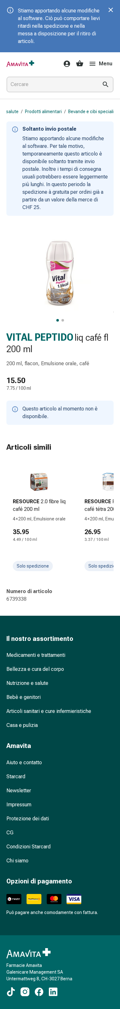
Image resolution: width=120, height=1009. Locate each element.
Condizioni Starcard (28, 847)
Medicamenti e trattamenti (35, 655)
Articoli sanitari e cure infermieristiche (48, 711)
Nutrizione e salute (27, 683)
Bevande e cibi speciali (91, 111)
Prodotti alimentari (43, 111)
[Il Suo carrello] (79, 63)
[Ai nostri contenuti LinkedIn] (53, 991)
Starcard (15, 776)
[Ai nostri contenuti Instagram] (24, 991)
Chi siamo (17, 861)
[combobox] (51, 84)
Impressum (18, 805)
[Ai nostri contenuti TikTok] (10, 991)
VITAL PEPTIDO (39, 337)
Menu (105, 64)
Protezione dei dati (27, 819)
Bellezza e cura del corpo (35, 669)
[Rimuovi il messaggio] (110, 9)
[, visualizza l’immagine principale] (57, 320)
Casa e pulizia (22, 725)
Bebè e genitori (23, 697)
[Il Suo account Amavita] (65, 63)
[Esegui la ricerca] (105, 84)
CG (9, 833)
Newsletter (18, 791)
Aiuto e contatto (24, 762)
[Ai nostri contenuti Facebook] (39, 991)
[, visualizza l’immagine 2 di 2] (62, 320)
